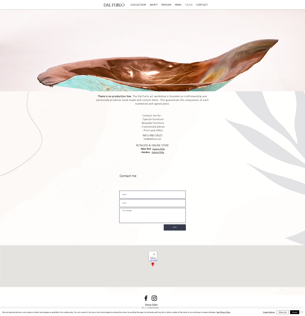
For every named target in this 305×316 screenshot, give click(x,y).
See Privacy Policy (223, 312)
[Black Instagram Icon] (154, 298)
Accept (294, 312)
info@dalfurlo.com (152, 139)
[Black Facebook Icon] (146, 298)
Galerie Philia (158, 149)
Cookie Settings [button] (269, 312)
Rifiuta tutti (283, 312)
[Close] (302, 312)
